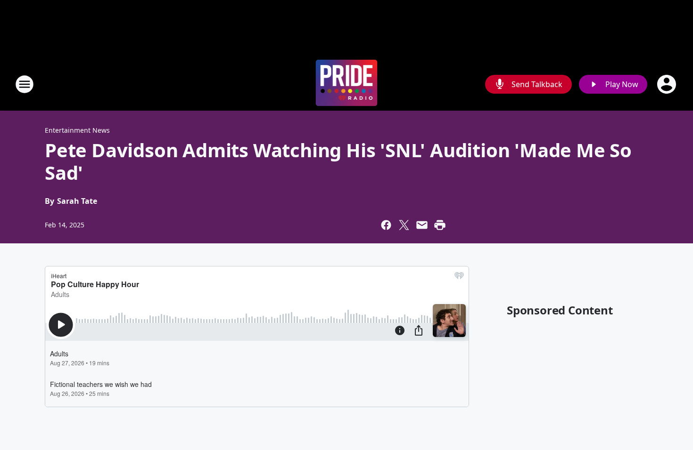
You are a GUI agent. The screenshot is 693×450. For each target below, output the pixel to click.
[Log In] (667, 84)
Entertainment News (77, 130)
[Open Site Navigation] (24, 84)
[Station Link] (346, 84)
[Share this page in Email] (422, 225)
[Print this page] (439, 225)
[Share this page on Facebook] (386, 225)
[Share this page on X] (404, 225)
